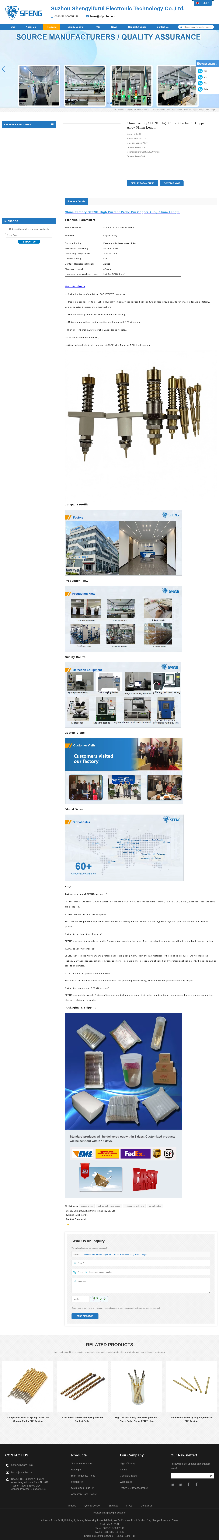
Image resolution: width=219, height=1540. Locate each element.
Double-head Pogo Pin (15, 161)
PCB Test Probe (11, 131)
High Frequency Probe (15, 208)
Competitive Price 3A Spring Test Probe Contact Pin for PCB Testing (28, 1419)
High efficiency (128, 1463)
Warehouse (126, 1482)
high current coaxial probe (109, 1206)
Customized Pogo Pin (14, 185)
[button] (108, 103)
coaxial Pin (9, 179)
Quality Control (75, 27)
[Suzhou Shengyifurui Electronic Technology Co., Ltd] (23, 12)
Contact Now (172, 183)
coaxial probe (87, 1206)
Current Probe (141, 110)
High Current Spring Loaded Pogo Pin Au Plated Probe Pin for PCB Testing (136, 1419)
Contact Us (162, 27)
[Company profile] (172, 1484)
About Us (31, 27)
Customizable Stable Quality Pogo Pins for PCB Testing (191, 1419)
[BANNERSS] (109, 68)
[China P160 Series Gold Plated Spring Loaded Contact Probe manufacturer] (82, 1386)
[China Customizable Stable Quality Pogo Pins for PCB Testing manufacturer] (191, 1386)
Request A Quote (137, 27)
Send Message (85, 1316)
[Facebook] (188, 1484)
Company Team (128, 1475)
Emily (205, 89)
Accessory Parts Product (16, 190)
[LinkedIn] (180, 1484)
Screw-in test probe (13, 196)
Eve (205, 77)
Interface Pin (10, 149)
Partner (124, 1469)
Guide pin (9, 202)
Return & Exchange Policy (134, 1488)
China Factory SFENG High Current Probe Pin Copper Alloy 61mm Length (114, 1254)
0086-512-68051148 (67, 16)
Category (129, 110)
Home (12, 27)
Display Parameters (142, 183)
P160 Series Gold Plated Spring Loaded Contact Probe (82, 1419)
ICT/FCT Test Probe (13, 137)
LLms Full (130, 1536)
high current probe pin (134, 1206)
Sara (205, 71)
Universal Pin (10, 143)
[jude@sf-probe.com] (67, 1224)
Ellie (205, 83)
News (114, 27)
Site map (113, 1505)
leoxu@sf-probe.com (102, 16)
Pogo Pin (8, 155)
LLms (120, 1536)
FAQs (97, 27)
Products (51, 27)
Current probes (155, 1206)
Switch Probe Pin (12, 173)
